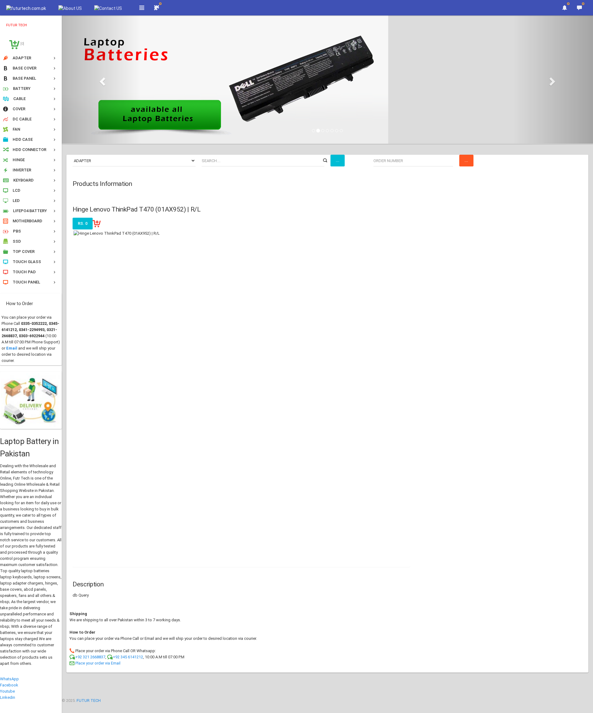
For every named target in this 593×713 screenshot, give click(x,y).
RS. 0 (82, 223)
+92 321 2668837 (90, 657)
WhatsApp (9, 679)
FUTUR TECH (89, 700)
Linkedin (7, 697)
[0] (21, 44)
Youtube (7, 691)
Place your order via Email (97, 663)
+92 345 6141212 (128, 657)
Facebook (9, 685)
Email (11, 348)
